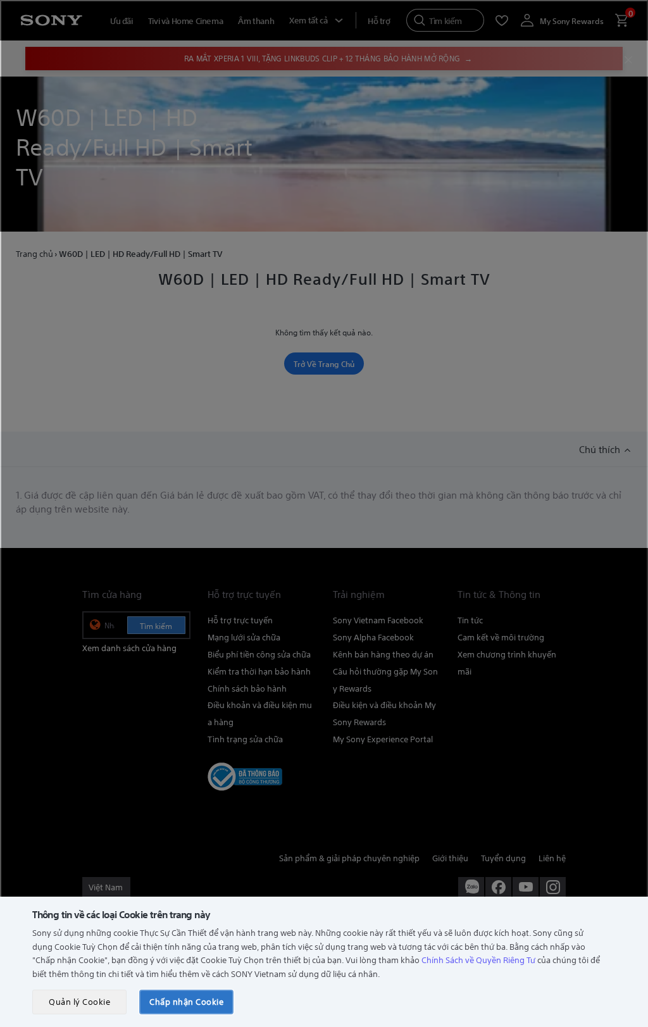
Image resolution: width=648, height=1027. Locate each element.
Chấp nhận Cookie (186, 1001)
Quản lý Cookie (79, 1001)
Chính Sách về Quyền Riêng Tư (478, 960)
